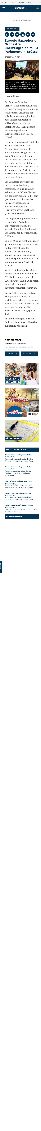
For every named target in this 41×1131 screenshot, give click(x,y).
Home (15, 20)
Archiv (11, 2)
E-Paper (4, 2)
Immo (28, 2)
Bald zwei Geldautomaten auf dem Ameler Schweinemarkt (21, 510)
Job (34, 2)
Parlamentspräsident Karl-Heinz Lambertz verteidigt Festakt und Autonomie (18, 473)
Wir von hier (26, 20)
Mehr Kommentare (15, 516)
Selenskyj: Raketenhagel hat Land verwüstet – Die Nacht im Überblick (19, 486)
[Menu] (3, 8)
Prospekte (20, 2)
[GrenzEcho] (20, 8)
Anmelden (12, 354)
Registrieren (29, 354)
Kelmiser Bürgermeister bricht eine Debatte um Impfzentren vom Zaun (19, 460)
